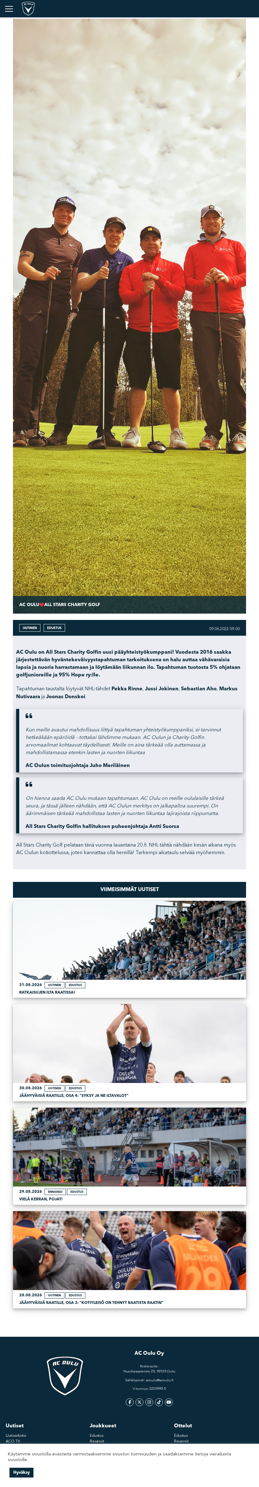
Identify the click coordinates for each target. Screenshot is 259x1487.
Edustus (96, 1436)
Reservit (97, 1441)
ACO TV (13, 1441)
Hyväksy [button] (21, 1472)
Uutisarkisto (16, 1436)
